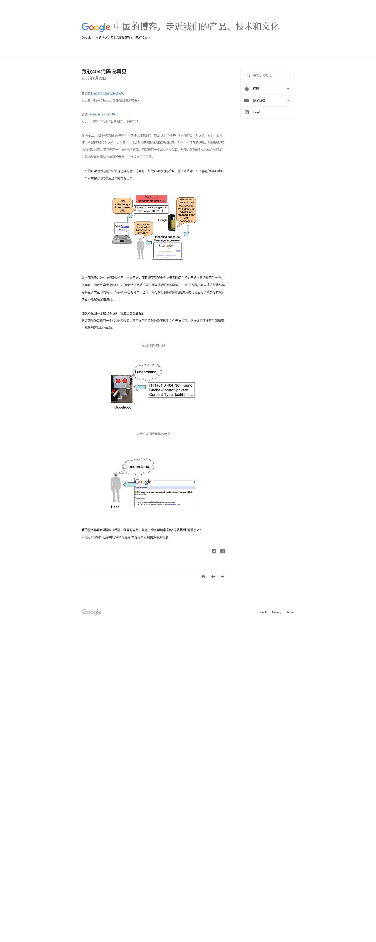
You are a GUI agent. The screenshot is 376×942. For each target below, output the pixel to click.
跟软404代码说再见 (104, 71)
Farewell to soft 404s (103, 114)
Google (263, 612)
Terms (290, 612)
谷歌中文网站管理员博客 (107, 93)
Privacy (277, 612)
